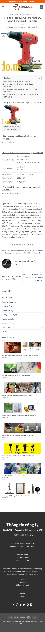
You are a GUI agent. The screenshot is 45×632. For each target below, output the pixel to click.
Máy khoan (18, 253)
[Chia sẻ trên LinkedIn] (28, 245)
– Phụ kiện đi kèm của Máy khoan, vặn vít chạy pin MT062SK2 (21, 95)
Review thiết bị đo (16, 15)
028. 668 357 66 (22, 560)
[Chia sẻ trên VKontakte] (25, 245)
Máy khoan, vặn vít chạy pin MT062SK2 (17, 81)
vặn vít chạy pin (35, 253)
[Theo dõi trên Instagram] (17, 605)
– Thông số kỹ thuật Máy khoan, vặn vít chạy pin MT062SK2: (20, 90)
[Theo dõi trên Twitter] (24, 605)
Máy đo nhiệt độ (8, 319)
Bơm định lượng (8, 298)
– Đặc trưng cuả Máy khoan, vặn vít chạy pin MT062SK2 (19, 85)
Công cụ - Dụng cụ (29, 15)
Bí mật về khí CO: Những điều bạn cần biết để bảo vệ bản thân (18, 455)
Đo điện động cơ (8, 306)
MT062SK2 (26, 253)
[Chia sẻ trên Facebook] (14, 245)
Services (22, 582)
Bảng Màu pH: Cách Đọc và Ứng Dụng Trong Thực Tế (16, 375)
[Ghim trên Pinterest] (22, 245)
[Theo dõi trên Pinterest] (28, 605)
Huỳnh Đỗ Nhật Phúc (30, 27)
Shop (22, 579)
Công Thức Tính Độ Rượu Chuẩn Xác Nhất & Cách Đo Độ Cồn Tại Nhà (20, 355)
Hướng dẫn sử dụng (9, 315)
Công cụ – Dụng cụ (9, 302)
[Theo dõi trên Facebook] (14, 605)
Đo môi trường (7, 310)
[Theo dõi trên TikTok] (21, 605)
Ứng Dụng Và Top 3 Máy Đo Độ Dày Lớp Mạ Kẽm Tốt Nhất (17, 435)
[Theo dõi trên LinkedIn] (31, 605)
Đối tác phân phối (22, 585)
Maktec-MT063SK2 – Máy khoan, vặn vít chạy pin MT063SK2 (33, 277)
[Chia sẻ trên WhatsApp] (12, 245)
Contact (22, 596)
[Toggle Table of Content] (38, 78)
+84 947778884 (22, 557)
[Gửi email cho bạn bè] (20, 245)
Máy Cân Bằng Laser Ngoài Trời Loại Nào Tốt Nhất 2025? (17, 395)
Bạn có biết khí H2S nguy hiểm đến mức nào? (13, 475)
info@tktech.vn (22, 554)
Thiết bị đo (6, 327)
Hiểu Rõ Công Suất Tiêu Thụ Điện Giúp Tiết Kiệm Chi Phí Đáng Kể (19, 415)
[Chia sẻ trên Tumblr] (30, 245)
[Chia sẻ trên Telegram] (33, 245)
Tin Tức (4, 332)
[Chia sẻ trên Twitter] (17, 245)
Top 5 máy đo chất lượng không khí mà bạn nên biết (15, 496)
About (22, 593)
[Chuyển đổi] (42, 323)
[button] (3, 7)
